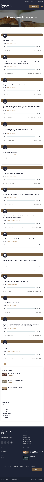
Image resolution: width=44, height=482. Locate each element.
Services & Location (7, 415)
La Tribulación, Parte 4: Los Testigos (16, 281)
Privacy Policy (40, 479)
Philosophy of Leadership (8, 411)
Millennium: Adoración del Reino (13, 220)
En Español (15, 466)
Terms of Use (33, 479)
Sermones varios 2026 (11, 43)
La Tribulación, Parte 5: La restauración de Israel (20, 239)
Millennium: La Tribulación (12, 241)
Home (15, 20)
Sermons (9, 466)
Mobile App (33, 466)
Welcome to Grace (7, 404)
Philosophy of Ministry (8, 409)
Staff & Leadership (27, 439)
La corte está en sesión (11, 303)
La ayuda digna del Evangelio (13, 173)
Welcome (25, 435)
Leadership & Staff (7, 413)
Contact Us (5, 417)
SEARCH (27, 1)
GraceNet (27, 466)
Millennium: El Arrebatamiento (15, 387)
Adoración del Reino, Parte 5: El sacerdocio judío (20, 260)
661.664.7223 (5, 455)
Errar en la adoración (10, 152)
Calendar (21, 466)
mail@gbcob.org (5, 457)
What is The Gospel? (27, 443)
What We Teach (6, 407)
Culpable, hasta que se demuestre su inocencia (19, 85)
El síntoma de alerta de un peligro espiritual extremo (21, 194)
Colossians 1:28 (4, 439)
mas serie (10, 394)
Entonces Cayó (8, 40)
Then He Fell (32, 456)
